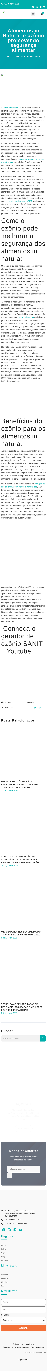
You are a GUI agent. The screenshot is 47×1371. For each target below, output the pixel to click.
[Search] (43, 1038)
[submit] (9, 1175)
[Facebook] (33, 6)
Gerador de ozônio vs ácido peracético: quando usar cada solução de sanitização (19, 784)
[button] (33, 14)
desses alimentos (26, 317)
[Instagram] (36, 6)
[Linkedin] (40, 6)
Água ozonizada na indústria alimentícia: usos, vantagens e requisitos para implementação (20, 860)
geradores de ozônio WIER (20, 201)
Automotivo (35, 56)
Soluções (5, 1315)
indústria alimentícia (12, 108)
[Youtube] (44, 6)
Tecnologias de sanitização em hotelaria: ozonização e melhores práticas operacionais (21, 1007)
